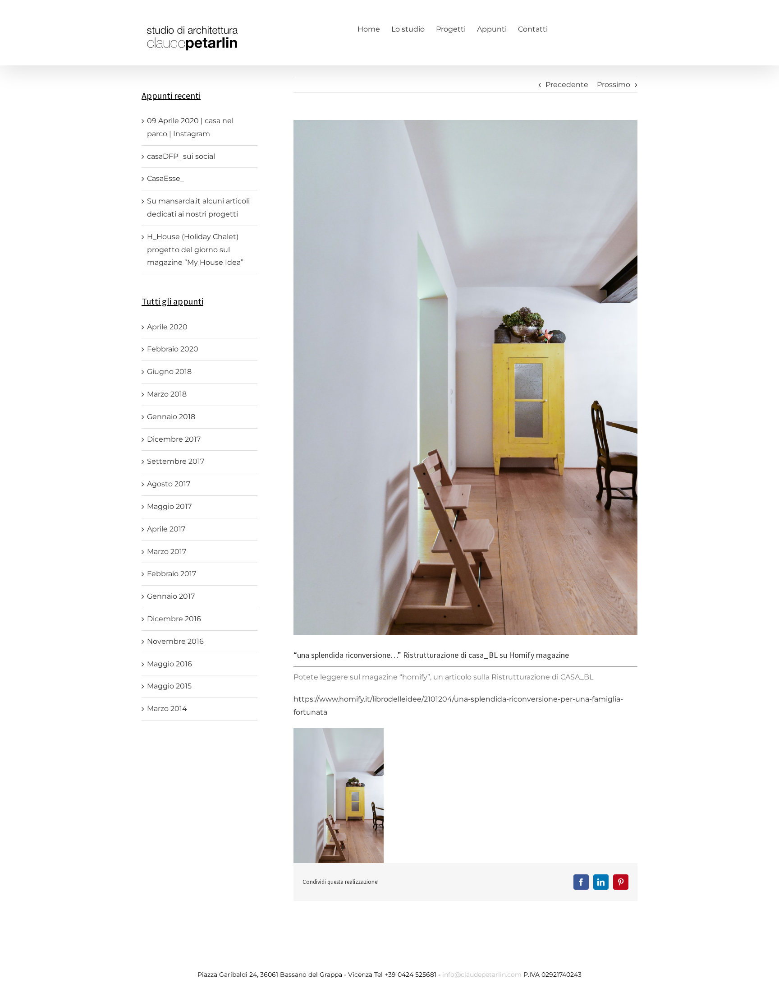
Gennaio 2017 (171, 596)
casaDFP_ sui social (181, 156)
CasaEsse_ (165, 178)
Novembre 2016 (175, 641)
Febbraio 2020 (172, 349)
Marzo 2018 (167, 394)
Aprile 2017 (166, 529)
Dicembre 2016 (174, 618)
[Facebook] (563, 28)
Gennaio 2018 (171, 416)
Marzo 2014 (167, 708)
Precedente (566, 84)
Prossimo (613, 84)
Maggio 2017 (169, 506)
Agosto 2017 (168, 484)
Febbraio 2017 (171, 573)
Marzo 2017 (166, 551)
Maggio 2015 (169, 686)
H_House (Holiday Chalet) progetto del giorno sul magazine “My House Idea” (195, 249)
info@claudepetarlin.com (482, 974)
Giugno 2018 (169, 371)
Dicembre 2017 (174, 439)
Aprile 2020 (167, 327)
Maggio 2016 (169, 664)
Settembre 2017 (175, 461)
